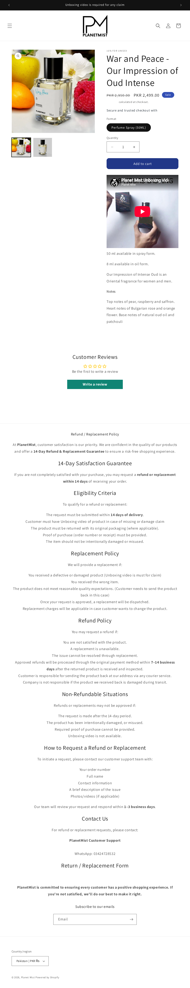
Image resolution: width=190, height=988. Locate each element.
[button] (10, 26)
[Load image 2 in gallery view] (42, 147)
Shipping (112, 102)
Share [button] (115, 336)
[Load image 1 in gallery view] (21, 147)
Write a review (95, 384)
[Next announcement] (181, 5)
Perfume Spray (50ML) (128, 127)
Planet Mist (28, 977)
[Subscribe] (131, 919)
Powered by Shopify (47, 977)
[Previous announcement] (9, 5)
